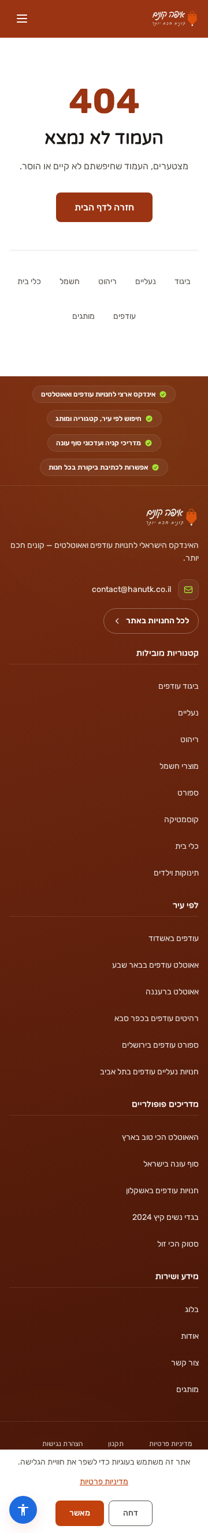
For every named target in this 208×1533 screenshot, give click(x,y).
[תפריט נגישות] (23, 1510)
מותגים (83, 316)
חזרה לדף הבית (104, 207)
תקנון (116, 1444)
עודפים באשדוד (173, 938)
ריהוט (107, 281)
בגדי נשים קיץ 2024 (165, 1217)
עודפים (124, 316)
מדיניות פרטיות (170, 1444)
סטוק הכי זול (178, 1244)
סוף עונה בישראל (171, 1164)
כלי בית (29, 281)
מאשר (79, 1513)
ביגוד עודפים (178, 686)
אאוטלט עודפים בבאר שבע (155, 965)
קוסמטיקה (181, 819)
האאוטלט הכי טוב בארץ (160, 1137)
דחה (130, 1513)
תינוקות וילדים (176, 873)
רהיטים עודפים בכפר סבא (156, 1018)
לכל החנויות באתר (157, 621)
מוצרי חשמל (179, 766)
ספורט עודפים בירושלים (160, 1045)
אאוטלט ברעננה (172, 992)
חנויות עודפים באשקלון (162, 1191)
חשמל (70, 281)
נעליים (145, 281)
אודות (190, 1336)
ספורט (188, 793)
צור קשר (185, 1363)
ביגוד (182, 281)
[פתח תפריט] (22, 18)
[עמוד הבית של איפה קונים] (171, 517)
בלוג (192, 1309)
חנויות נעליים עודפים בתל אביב (149, 1072)
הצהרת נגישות (62, 1444)
